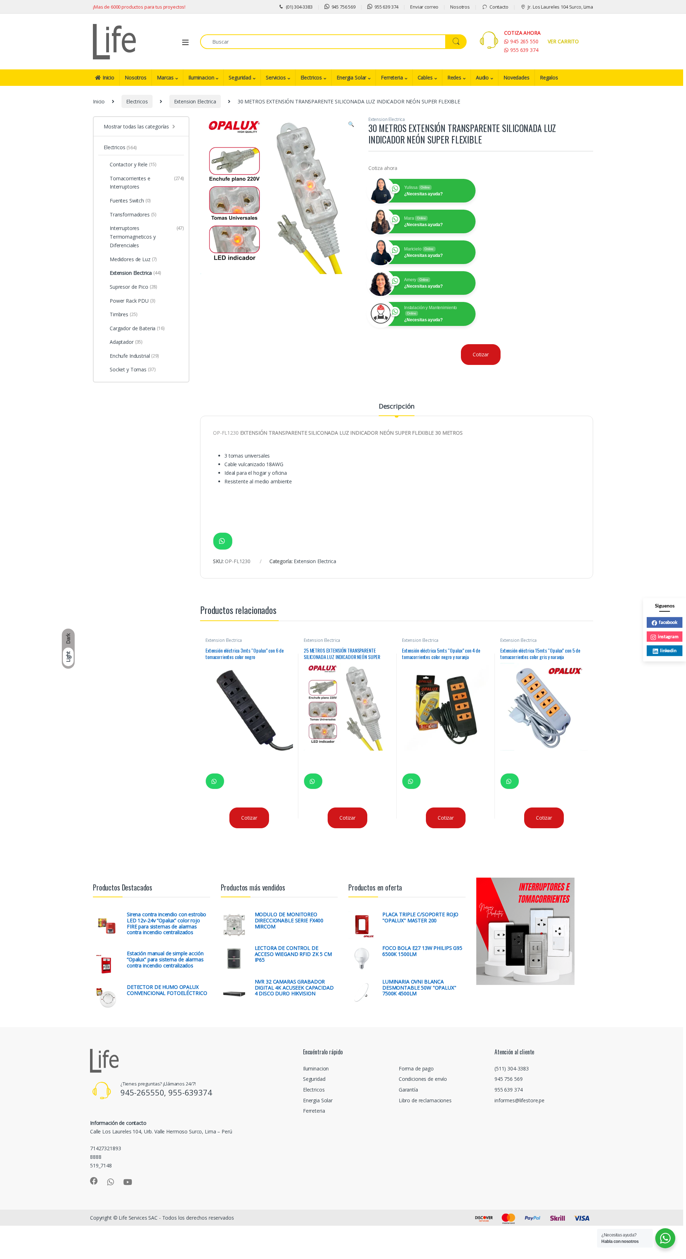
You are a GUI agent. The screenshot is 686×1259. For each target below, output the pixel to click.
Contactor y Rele (133, 164)
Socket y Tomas (133, 369)
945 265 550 (524, 41)
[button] (351, 124)
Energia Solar (351, 77)
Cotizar (481, 354)
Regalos (549, 77)
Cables (425, 77)
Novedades (516, 77)
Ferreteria (392, 77)
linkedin (668, 650)
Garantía (408, 1089)
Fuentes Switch (130, 200)
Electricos (311, 77)
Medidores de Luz (133, 259)
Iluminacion (201, 77)
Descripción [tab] (396, 406)
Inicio (108, 77)
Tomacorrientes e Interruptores (147, 182)
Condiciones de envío (423, 1078)
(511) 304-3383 (511, 1068)
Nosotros (460, 7)
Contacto (498, 7)
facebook (668, 622)
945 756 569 (344, 7)
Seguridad (240, 77)
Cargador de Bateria (137, 328)
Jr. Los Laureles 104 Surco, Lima (560, 7)
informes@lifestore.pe (519, 1100)
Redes (454, 77)
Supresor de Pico (133, 286)
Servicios (276, 77)
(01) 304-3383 (299, 7)
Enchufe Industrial (134, 355)
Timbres (123, 314)
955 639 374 (386, 7)
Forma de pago (416, 1068)
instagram (668, 636)
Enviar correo (424, 7)
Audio (482, 77)
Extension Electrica (195, 101)
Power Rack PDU (132, 300)
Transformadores (133, 214)
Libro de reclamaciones (425, 1100)
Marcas (165, 77)
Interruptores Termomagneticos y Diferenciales (147, 237)
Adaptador (126, 341)
